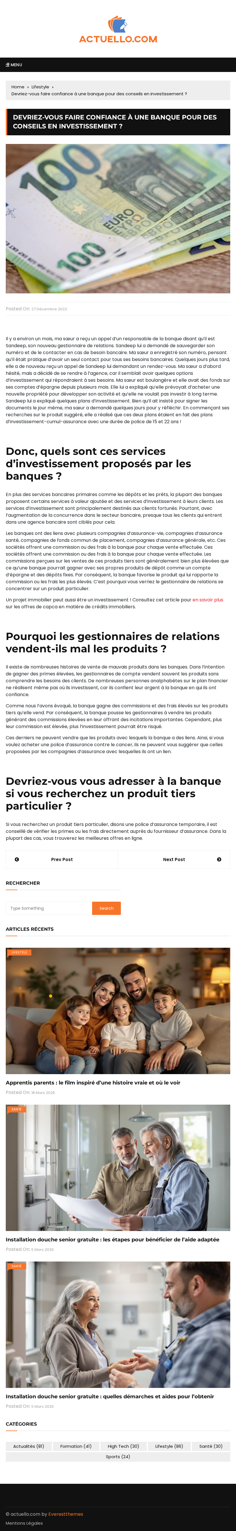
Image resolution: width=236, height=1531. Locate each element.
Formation (76, 1446)
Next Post (174, 859)
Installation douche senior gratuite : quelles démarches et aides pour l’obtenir (110, 1396)
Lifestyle (19, 952)
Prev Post (62, 859)
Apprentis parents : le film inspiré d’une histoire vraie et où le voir (93, 1083)
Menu (15, 65)
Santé (17, 1109)
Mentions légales (24, 1523)
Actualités (28, 1446)
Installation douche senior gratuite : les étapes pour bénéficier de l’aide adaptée (112, 1239)
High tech (123, 1446)
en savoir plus (208, 600)
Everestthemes (65, 1514)
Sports (118, 1457)
